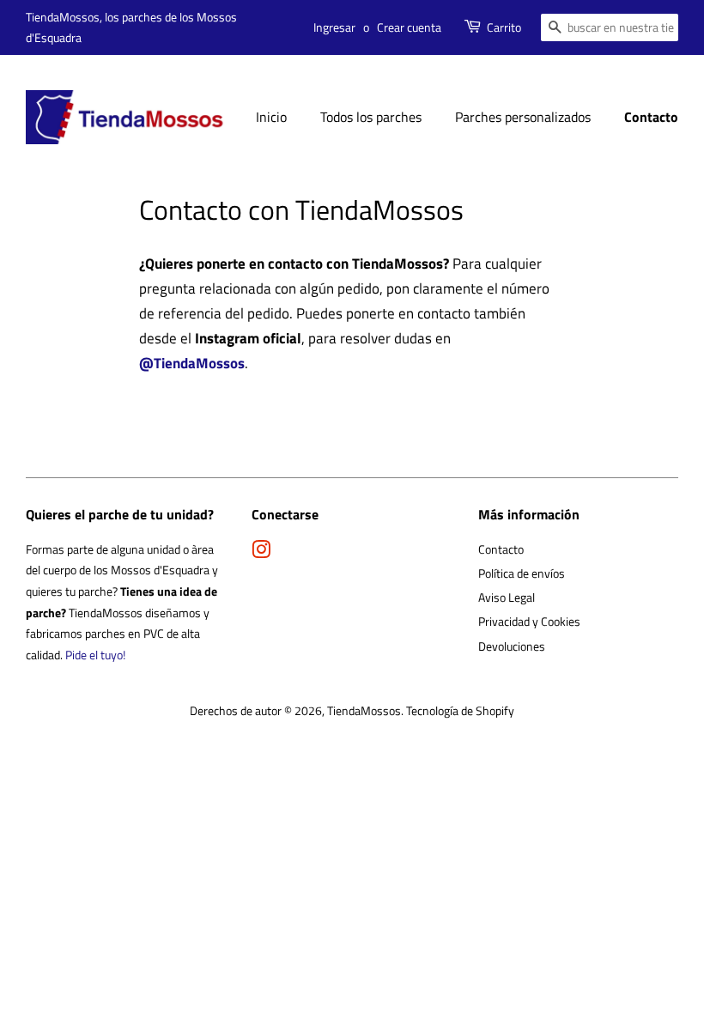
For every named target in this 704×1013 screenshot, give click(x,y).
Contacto (651, 116)
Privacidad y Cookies (529, 621)
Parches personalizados (523, 116)
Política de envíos (521, 573)
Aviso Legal (506, 597)
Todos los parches (371, 116)
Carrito (504, 27)
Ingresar (334, 27)
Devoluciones (511, 646)
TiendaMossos (364, 710)
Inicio (271, 116)
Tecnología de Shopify (460, 710)
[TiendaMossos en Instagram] (261, 552)
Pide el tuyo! (95, 655)
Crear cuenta (409, 27)
